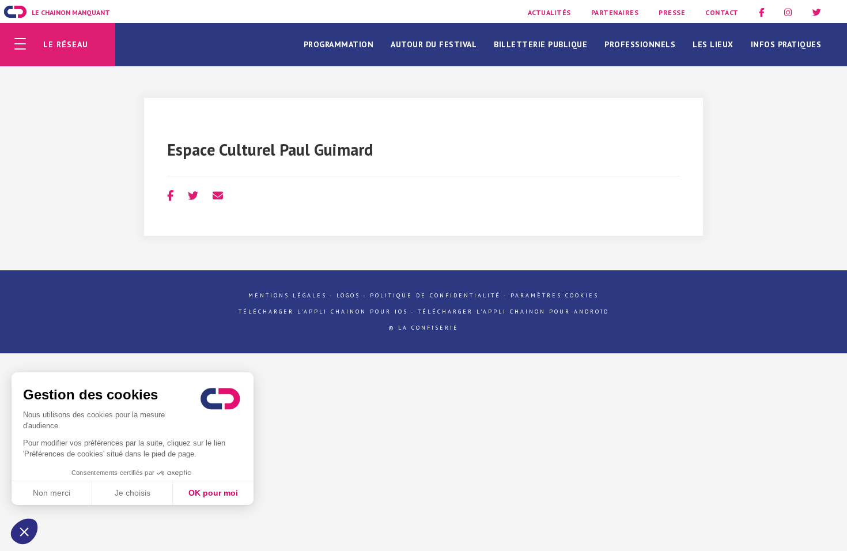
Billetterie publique (540, 44)
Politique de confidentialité (435, 295)
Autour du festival (434, 44)
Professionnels (639, 44)
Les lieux (713, 44)
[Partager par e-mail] (218, 195)
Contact (722, 12)
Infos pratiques (786, 44)
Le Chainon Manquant (71, 12)
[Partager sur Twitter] (193, 195)
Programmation (339, 44)
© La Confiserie (424, 327)
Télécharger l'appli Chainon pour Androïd (513, 311)
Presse (672, 12)
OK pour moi (213, 492)
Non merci (51, 492)
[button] (24, 531)
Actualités (549, 12)
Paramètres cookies (555, 295)
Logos (348, 295)
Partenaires (615, 12)
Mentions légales (287, 295)
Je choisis (132, 492)
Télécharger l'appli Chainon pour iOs (323, 311)
